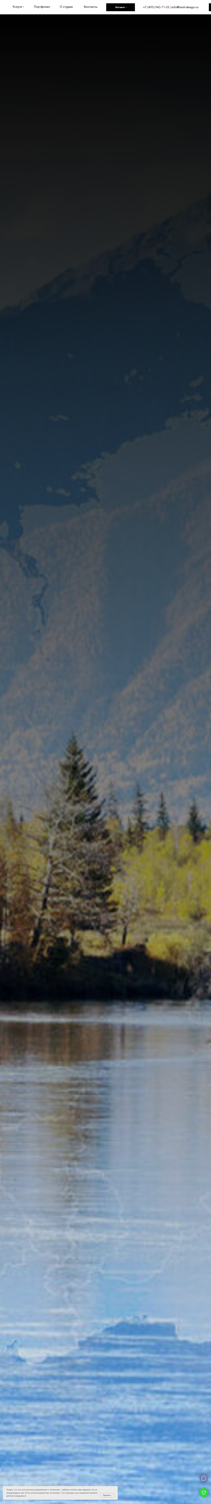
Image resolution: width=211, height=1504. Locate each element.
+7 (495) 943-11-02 (156, 7)
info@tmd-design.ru (185, 7)
